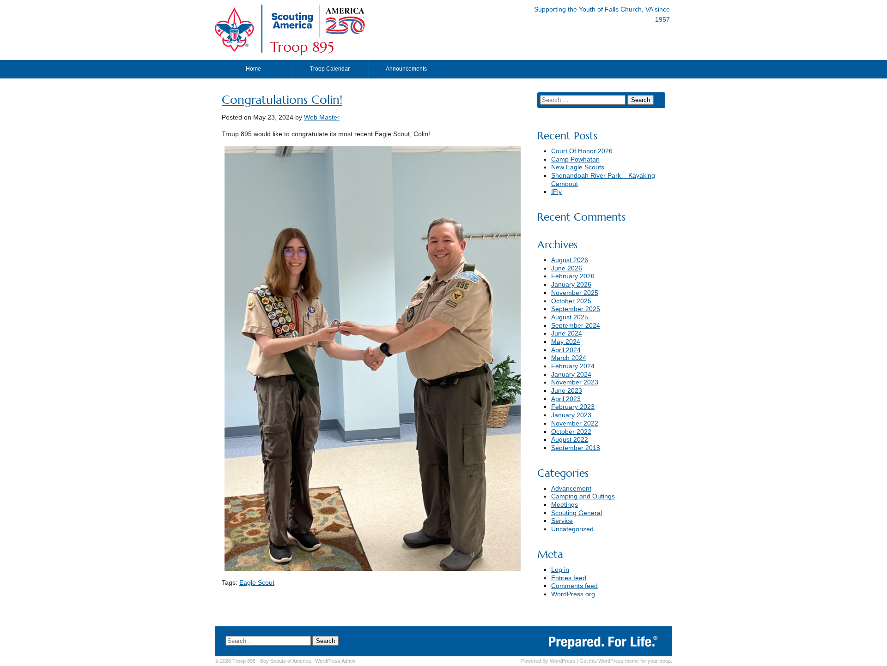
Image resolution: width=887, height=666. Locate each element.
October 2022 (571, 431)
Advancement (571, 488)
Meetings (564, 504)
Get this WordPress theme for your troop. (625, 661)
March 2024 (568, 357)
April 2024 (566, 350)
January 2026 (571, 284)
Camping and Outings (583, 496)
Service (562, 520)
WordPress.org (573, 594)
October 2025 (571, 301)
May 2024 (565, 341)
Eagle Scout (256, 582)
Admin (335, 661)
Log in (560, 569)
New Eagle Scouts (577, 167)
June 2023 (566, 390)
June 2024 (566, 333)
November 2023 (574, 382)
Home (253, 69)
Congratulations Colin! (282, 100)
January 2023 (571, 415)
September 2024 (575, 325)
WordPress (562, 661)
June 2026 (566, 268)
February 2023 (573, 406)
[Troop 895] (377, 35)
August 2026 (569, 260)
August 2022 (569, 439)
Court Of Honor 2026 (582, 151)
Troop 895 (302, 47)
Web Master (322, 117)
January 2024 (571, 374)
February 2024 (573, 366)
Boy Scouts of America (285, 661)
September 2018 (575, 447)
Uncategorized (572, 529)
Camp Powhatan (575, 159)
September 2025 (575, 309)
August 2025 (569, 317)
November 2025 (574, 292)
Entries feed (568, 578)
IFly (556, 191)
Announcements (406, 69)
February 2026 (573, 276)
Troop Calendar (330, 69)
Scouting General (576, 513)
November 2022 (574, 423)
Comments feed (574, 585)
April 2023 (566, 399)
